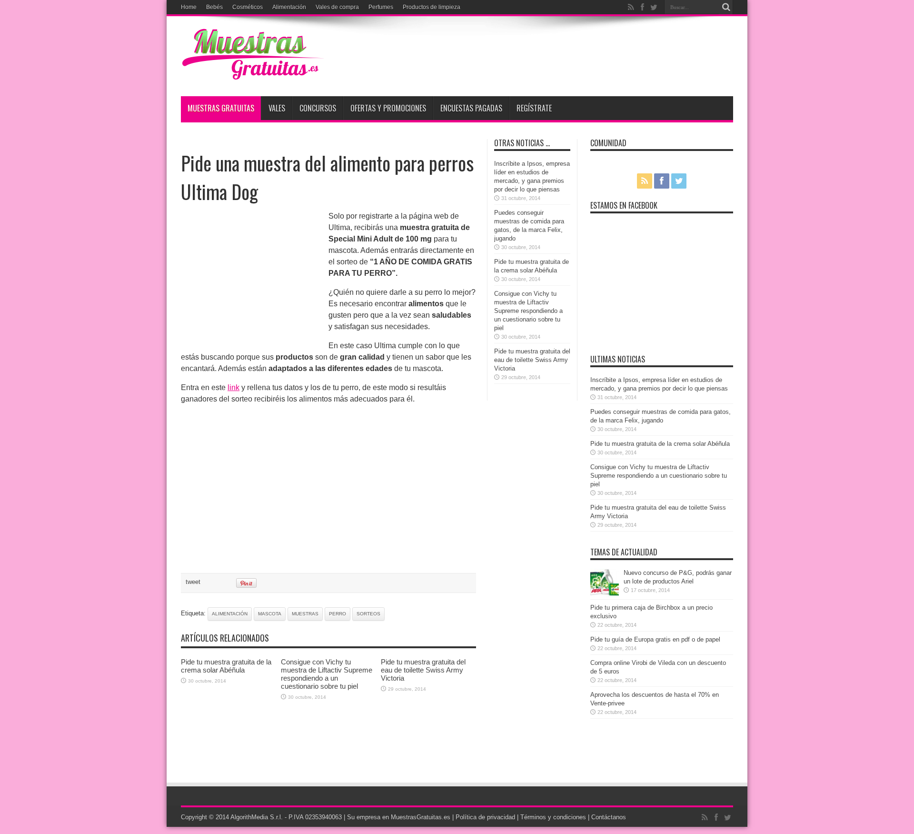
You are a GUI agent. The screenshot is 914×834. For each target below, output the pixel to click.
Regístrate (534, 108)
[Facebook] (642, 7)
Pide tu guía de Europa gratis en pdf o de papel (655, 639)
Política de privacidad (485, 817)
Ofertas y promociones (388, 108)
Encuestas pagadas (471, 108)
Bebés (214, 7)
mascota (269, 613)
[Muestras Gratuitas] (252, 72)
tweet (193, 581)
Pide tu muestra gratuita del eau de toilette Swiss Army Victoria (423, 670)
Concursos (317, 108)
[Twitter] (653, 7)
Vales (276, 108)
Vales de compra (337, 7)
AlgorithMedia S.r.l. (256, 817)
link (233, 387)
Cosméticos (247, 7)
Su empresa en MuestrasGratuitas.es (398, 817)
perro (337, 613)
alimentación (230, 613)
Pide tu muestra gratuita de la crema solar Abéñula (226, 666)
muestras (305, 613)
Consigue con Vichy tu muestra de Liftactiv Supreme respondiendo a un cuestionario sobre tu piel (326, 674)
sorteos (368, 613)
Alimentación (289, 7)
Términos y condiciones (553, 817)
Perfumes (380, 7)
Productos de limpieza (431, 7)
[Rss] (631, 7)
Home (189, 7)
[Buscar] (726, 7)
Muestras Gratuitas (221, 108)
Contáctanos (608, 817)
